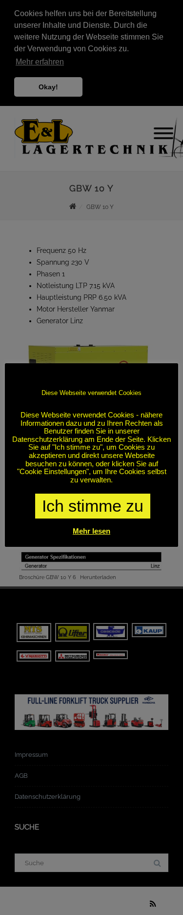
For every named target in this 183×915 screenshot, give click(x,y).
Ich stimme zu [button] (92, 506)
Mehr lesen (91, 531)
